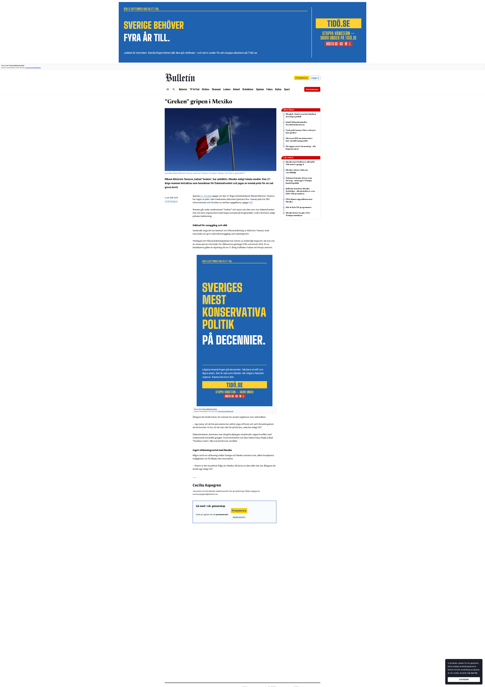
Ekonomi (216, 89)
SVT (251, 202)
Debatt (236, 89)
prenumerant (222, 514)
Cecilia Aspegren (171, 201)
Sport (287, 89)
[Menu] (168, 89)
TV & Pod (194, 89)
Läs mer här (472, 673)
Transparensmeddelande (33, 68)
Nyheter (183, 89)
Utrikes (205, 89)
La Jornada (206, 195)
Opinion (260, 89)
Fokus (269, 89)
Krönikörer (248, 89)
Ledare (227, 89)
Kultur (278, 89)
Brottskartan (312, 89)
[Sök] (174, 89)
